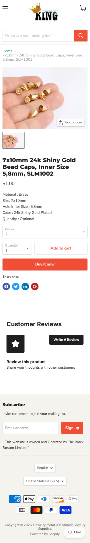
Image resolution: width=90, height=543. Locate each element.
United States (42, 481)
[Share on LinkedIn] (25, 286)
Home (7, 51)
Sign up (72, 428)
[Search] (81, 35)
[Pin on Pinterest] (34, 286)
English (42, 468)
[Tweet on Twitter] (16, 286)
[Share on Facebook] (6, 286)
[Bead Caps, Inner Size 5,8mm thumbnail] (13, 140)
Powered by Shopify (45, 534)
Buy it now (45, 264)
